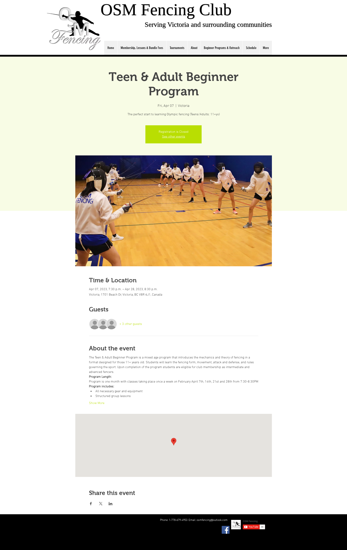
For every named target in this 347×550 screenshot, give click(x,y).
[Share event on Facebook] (91, 503)
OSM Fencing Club (166, 9)
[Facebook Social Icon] (226, 530)
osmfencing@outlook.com (212, 520)
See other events (173, 137)
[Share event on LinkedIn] (110, 503)
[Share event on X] (101, 503)
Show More (96, 403)
